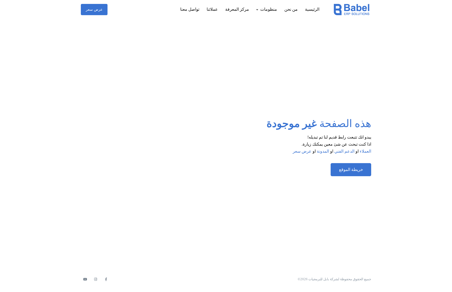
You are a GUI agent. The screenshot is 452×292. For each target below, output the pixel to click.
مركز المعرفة (237, 9)
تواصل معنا (189, 9)
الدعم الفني (344, 151)
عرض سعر (94, 10)
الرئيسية (312, 9)
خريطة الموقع (351, 169)
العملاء (365, 151)
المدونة (323, 151)
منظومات (268, 9)
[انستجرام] (95, 279)
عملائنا (212, 9)
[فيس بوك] (106, 279)
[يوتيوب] (85, 279)
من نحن (291, 9)
